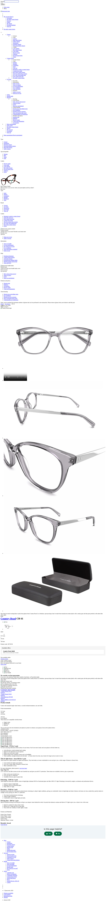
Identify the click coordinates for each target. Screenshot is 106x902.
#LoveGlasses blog (17, 55)
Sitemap (6, 897)
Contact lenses (10, 58)
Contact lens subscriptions (13, 860)
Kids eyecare (16, 83)
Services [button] (6, 853)
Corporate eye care (11, 857)
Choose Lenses (4, 658)
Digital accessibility (8, 893)
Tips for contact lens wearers (20, 73)
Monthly (15, 64)
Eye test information (18, 86)
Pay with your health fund (19, 75)
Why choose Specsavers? (19, 101)
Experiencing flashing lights (10, 260)
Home (2, 304)
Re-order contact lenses (12, 19)
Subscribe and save (8, 217)
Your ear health (10, 864)
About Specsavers (11, 878)
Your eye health (17, 85)
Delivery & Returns (11, 874)
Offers (8, 94)
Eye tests (9, 79)
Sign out (9, 26)
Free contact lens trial (18, 76)
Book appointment (11, 124)
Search (2, 1)
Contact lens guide (17, 71)
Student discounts (11, 850)
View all (15, 68)
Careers (9, 882)
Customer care (10, 872)
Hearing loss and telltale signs (20, 108)
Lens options (16, 48)
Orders (8, 22)
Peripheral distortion (9, 256)
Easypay (9, 21)
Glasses (9, 34)
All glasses (7, 304)
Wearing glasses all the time (10, 261)
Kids (5, 158)
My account (10, 129)
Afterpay (15, 54)
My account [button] (7, 16)
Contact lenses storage (9, 257)
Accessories (16, 122)
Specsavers (6, 208)
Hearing (9, 97)
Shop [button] (5, 840)
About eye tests (10, 854)
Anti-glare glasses (8, 258)
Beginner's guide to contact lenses (21, 69)
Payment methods (11, 25)
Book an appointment (18, 106)
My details (9, 23)
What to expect (16, 103)
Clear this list (4, 824)
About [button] (5, 871)
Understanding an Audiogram (20, 114)
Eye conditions (16, 87)
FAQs (14, 57)
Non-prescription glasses (19, 45)
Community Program (12, 875)
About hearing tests (11, 855)
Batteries (15, 118)
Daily (14, 66)
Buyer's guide (16, 52)
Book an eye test (17, 93)
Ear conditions (16, 110)
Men (5, 155)
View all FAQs (16, 89)
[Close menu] (1, 32)
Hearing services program (19, 111)
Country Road (8, 618)
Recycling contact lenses (19, 72)
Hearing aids (16, 117)
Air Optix (6, 207)
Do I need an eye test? (9, 246)
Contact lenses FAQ (12, 876)
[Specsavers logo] (5, 11)
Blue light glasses (17, 40)
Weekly (15, 62)
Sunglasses (15, 43)
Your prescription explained (10, 249)
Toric (5, 200)
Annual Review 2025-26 (13, 881)
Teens (5, 157)
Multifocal (6, 198)
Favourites (9, 18)
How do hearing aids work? (20, 113)
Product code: (4, 644)
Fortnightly (15, 65)
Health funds (10, 96)
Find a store (6, 7)
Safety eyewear (17, 92)
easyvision (6, 209)
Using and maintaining (18, 121)
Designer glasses (17, 44)
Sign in (11, 16)
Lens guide (15, 51)
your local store (23, 768)
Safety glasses (16, 41)
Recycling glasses (17, 50)
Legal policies (7, 894)
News (8, 879)
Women (6, 154)
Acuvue (6, 205)
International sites (8, 896)
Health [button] (5, 861)
